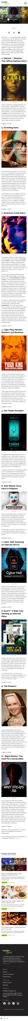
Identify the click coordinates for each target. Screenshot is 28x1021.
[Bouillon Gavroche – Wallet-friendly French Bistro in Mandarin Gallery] (14, 892)
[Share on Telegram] (7, 1018)
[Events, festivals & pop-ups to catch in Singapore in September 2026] (14, 864)
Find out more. (6, 963)
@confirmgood (18, 838)
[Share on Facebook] (1, 1018)
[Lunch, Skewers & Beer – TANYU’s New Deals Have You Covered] (14, 918)
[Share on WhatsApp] (4, 1018)
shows (9, 37)
